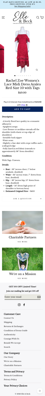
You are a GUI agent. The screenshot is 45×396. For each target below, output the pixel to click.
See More (22, 242)
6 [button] (24, 76)
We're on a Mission (12, 361)
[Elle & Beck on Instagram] (19, 304)
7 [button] (26, 76)
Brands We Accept (12, 343)
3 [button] (19, 76)
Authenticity (9, 334)
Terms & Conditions (13, 375)
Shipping (8, 322)
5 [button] (23, 76)
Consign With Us (11, 339)
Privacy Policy (10, 379)
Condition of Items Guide (15, 330)
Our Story (8, 357)
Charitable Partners (13, 365)
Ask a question (22, 199)
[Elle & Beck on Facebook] (24, 304)
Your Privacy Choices (15, 385)
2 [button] (17, 76)
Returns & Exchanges (13, 326)
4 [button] (21, 76)
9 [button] (30, 76)
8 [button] (28, 76)
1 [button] (15, 75)
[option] (22, 4)
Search (7, 347)
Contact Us (9, 318)
